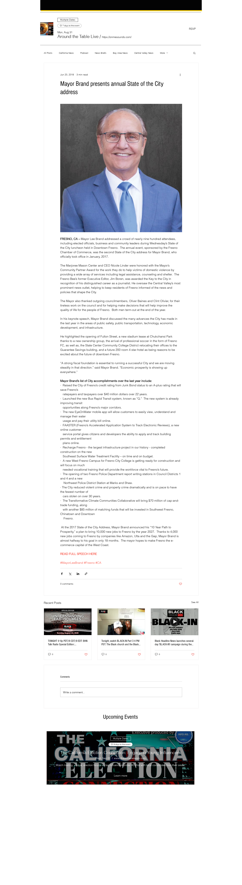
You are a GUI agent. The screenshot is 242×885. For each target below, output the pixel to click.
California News (66, 53)
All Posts (48, 53)
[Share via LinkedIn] (78, 573)
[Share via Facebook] (61, 573)
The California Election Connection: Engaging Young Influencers (120, 752)
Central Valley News (143, 53)
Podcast (84, 53)
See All (195, 602)
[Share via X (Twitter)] (69, 573)
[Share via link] (86, 573)
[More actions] (180, 75)
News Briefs (100, 53)
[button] (77, 36)
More (162, 53)
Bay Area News (120, 53)
